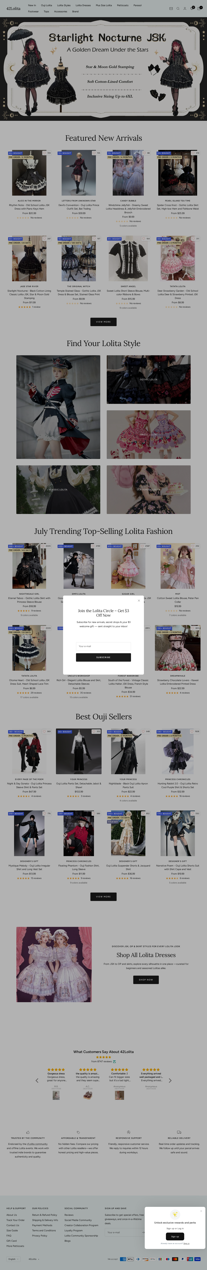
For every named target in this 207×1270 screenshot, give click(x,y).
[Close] (139, 600)
